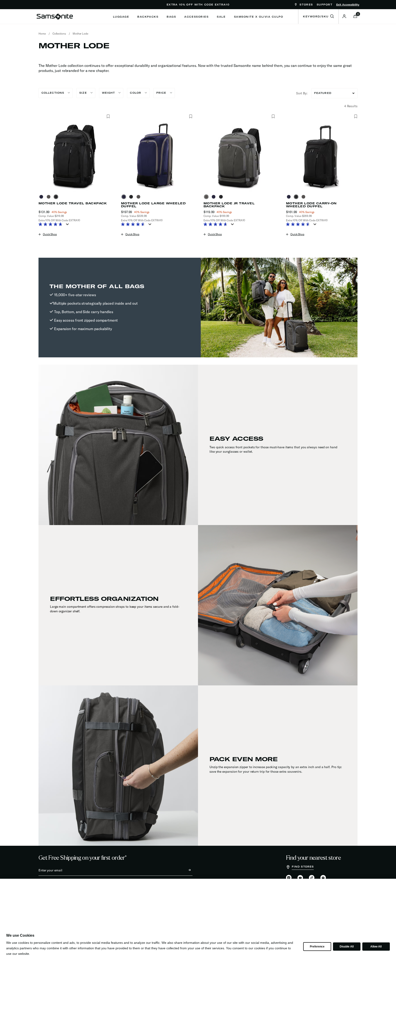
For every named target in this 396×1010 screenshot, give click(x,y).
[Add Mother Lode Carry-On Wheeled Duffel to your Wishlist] (356, 116)
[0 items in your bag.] (355, 17)
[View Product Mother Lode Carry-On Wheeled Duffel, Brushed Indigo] (289, 197)
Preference (317, 946)
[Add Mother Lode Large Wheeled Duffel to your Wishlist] (190, 116)
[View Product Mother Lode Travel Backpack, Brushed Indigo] (42, 197)
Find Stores (303, 866)
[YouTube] (300, 878)
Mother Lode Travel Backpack (72, 203)
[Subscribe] (185, 870)
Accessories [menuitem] (196, 16)
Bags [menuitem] (171, 16)
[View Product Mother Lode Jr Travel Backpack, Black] (222, 197)
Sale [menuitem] (221, 16)
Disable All (346, 946)
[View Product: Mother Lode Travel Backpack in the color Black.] (74, 156)
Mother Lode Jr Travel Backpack (229, 205)
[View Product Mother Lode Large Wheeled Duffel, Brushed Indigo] (124, 197)
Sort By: (302, 93)
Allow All (375, 946)
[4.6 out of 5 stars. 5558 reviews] (299, 224)
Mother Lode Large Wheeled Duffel (153, 205)
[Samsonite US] (55, 16)
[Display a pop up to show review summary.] (68, 225)
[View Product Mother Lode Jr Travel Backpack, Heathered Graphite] (207, 197)
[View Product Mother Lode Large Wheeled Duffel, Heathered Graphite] (139, 197)
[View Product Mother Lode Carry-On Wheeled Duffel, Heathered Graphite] (304, 197)
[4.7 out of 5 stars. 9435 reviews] (51, 224)
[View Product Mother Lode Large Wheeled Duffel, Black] (132, 197)
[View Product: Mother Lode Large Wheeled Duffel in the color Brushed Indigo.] (156, 156)
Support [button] (325, 4)
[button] (344, 16)
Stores (305, 4)
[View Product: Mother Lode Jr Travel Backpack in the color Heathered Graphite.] (239, 156)
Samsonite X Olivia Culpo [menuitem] (258, 16)
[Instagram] (289, 878)
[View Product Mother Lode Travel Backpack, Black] (56, 197)
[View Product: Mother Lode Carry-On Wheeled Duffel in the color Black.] (322, 156)
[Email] (323, 878)
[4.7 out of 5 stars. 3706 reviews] (217, 224)
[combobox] (318, 16)
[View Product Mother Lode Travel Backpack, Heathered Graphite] (49, 197)
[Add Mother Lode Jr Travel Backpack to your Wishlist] (273, 116)
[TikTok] (311, 878)
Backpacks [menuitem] (147, 16)
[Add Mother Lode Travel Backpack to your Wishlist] (108, 116)
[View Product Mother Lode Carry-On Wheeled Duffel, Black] (297, 197)
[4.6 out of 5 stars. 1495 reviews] (134, 224)
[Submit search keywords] (332, 16)
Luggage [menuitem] (121, 16)
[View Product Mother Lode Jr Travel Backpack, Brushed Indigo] (214, 197)
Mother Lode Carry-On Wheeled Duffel (311, 205)
